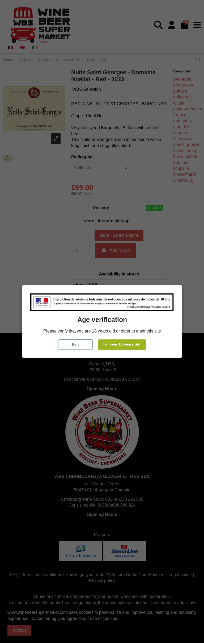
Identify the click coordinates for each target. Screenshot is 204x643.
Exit (75, 344)
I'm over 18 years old (122, 344)
